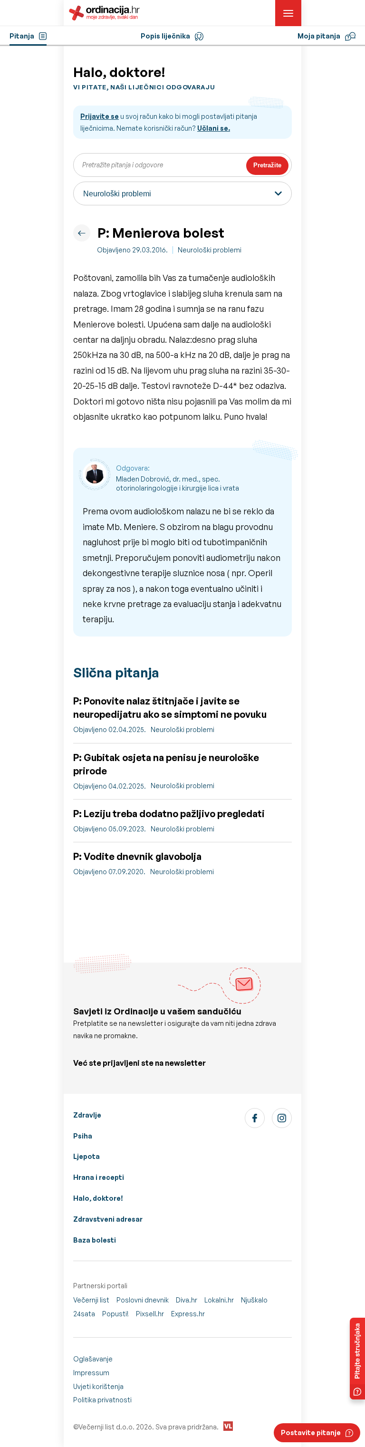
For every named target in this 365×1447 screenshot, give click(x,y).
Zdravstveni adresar (108, 1219)
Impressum (91, 1373)
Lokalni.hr (219, 1300)
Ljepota (86, 1156)
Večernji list (91, 1300)
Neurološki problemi (209, 250)
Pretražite (267, 165)
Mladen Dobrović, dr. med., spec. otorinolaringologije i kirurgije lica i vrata (177, 483)
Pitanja (22, 36)
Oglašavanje (93, 1359)
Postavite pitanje (311, 1432)
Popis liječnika (165, 36)
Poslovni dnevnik (142, 1300)
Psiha (82, 1136)
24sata (84, 1314)
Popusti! (115, 1314)
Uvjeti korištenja (98, 1386)
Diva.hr (186, 1300)
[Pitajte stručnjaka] (357, 1358)
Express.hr (188, 1314)
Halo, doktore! (98, 1198)
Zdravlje (87, 1115)
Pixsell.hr (150, 1314)
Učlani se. (213, 128)
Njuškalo (254, 1300)
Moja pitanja (319, 36)
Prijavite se (99, 116)
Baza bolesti (94, 1240)
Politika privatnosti (102, 1400)
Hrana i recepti (98, 1177)
